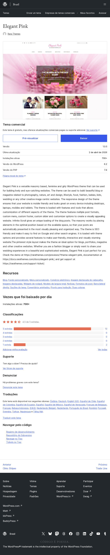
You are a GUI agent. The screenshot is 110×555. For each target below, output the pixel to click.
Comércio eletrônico (60, 280)
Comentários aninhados (38, 287)
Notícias (71, 284)
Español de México (54, 404)
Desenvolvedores (65, 491)
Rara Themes (14, 34)
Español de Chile (88, 401)
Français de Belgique (97, 404)
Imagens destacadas (12, 284)
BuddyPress (10, 521)
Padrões (34, 496)
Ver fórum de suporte (13, 368)
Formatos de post (84, 284)
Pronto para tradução (61, 287)
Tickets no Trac (13, 442)
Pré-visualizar (30, 138)
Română (93, 408)
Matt (7, 510)
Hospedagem (10, 491)
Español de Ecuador (25, 404)
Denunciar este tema (13, 387)
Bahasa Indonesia (20, 408)
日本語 (33, 408)
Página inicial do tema (13, 176)
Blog (5, 280)
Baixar (84, 138)
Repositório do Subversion (19, 435)
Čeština (53, 401)
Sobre (6, 481)
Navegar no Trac (14, 438)
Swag (87, 496)
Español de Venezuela (74, 404)
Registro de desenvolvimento (20, 432)
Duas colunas (78, 287)
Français (7, 408)
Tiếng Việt (38, 411)
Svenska (7, 411)
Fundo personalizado (18, 280)
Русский (102, 408)
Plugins (33, 491)
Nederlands (62, 408)
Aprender (61, 481)
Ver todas (102, 349)
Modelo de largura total (54, 284)
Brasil (12, 533)
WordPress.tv (64, 496)
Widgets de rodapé (33, 284)
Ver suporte (92, 130)
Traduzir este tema (12, 418)
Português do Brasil (78, 408)
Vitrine (33, 481)
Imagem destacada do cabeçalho (87, 280)
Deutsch (62, 401)
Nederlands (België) (46, 408)
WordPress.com (12, 505)
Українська (25, 411)
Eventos (87, 486)
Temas (6, 13)
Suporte (60, 486)
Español (40, 404)
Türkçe (15, 411)
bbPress (8, 515)
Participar (88, 481)
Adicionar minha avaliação (15, 349)
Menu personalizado (39, 280)
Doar (87, 491)
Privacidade (9, 496)
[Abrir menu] (105, 4)
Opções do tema (18, 287)
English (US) (73, 401)
